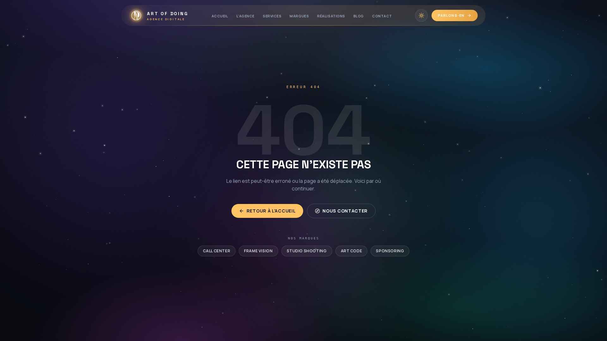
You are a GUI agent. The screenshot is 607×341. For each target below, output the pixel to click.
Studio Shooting (307, 251)
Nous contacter (345, 211)
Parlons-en (451, 15)
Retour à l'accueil (271, 211)
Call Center (216, 251)
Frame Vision (258, 251)
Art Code (351, 251)
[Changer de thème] (421, 15)
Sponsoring (390, 251)
